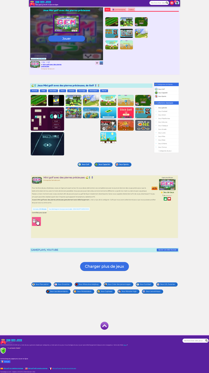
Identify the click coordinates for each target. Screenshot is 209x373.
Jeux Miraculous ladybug (88, 284)
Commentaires (119, 10)
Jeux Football (162, 111)
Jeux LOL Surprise (167, 284)
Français (6, 361)
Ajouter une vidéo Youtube (167, 250)
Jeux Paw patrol (42, 284)
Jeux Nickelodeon (84, 291)
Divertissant (93, 90)
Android (34, 90)
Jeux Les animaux (153, 291)
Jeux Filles (161, 136)
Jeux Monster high (129, 291)
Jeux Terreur (162, 147)
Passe (43, 90)
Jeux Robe (161, 140)
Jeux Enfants (162, 143)
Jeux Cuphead (106, 291)
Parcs (62, 90)
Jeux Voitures (162, 122)
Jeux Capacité (162, 93)
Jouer (66, 38)
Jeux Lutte (161, 133)
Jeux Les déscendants (59, 291)
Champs (71, 90)
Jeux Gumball (145, 284)
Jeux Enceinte (63, 284)
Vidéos (131, 10)
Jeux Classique (163, 125)
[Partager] (101, 63)
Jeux (107, 10)
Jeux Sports (162, 96)
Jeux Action (162, 115)
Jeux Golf (161, 89)
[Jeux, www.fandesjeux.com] (40, 3)
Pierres (104, 90)
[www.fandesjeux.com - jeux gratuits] (11, 341)
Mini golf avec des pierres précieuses (64, 368)
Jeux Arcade (162, 129)
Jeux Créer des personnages (119, 284)
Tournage (82, 90)
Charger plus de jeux (104, 266)
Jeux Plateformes (164, 118)
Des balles (53, 90)
